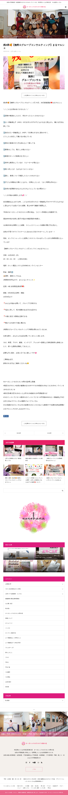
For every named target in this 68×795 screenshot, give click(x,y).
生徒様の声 (55, 786)
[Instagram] (26, 762)
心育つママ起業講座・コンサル (13, 593)
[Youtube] (34, 762)
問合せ (49, 788)
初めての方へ (20, 786)
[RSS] (42, 762)
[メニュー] (65, 6)
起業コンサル (26, 788)
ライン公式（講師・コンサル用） (38, 788)
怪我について (8, 618)
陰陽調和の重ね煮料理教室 (12, 598)
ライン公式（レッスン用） (9, 786)
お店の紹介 (8, 682)
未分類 (7, 686)
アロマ (7, 657)
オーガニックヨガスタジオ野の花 (14, 613)
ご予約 (34, 769)
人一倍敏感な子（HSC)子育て (13, 642)
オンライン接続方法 (10, 633)
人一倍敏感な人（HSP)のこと (13, 637)
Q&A (32, 786)
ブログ (61, 786)
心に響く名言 (8, 603)
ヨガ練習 (7, 672)
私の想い (7, 608)
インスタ (7, 628)
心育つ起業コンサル (15, 51)
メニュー (19, 788)
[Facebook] (30, 762)
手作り (7, 662)
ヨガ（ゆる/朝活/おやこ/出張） (13, 589)
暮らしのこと (8, 652)
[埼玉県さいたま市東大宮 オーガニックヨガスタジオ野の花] (34, 743)
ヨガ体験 (27, 786)
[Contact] (38, 762)
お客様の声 (8, 584)
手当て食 (7, 667)
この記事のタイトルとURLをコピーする (34, 95)
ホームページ (8, 623)
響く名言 (43, 786)
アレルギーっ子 (9, 647)
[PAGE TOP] (34, 709)
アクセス (49, 786)
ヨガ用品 (7, 677)
